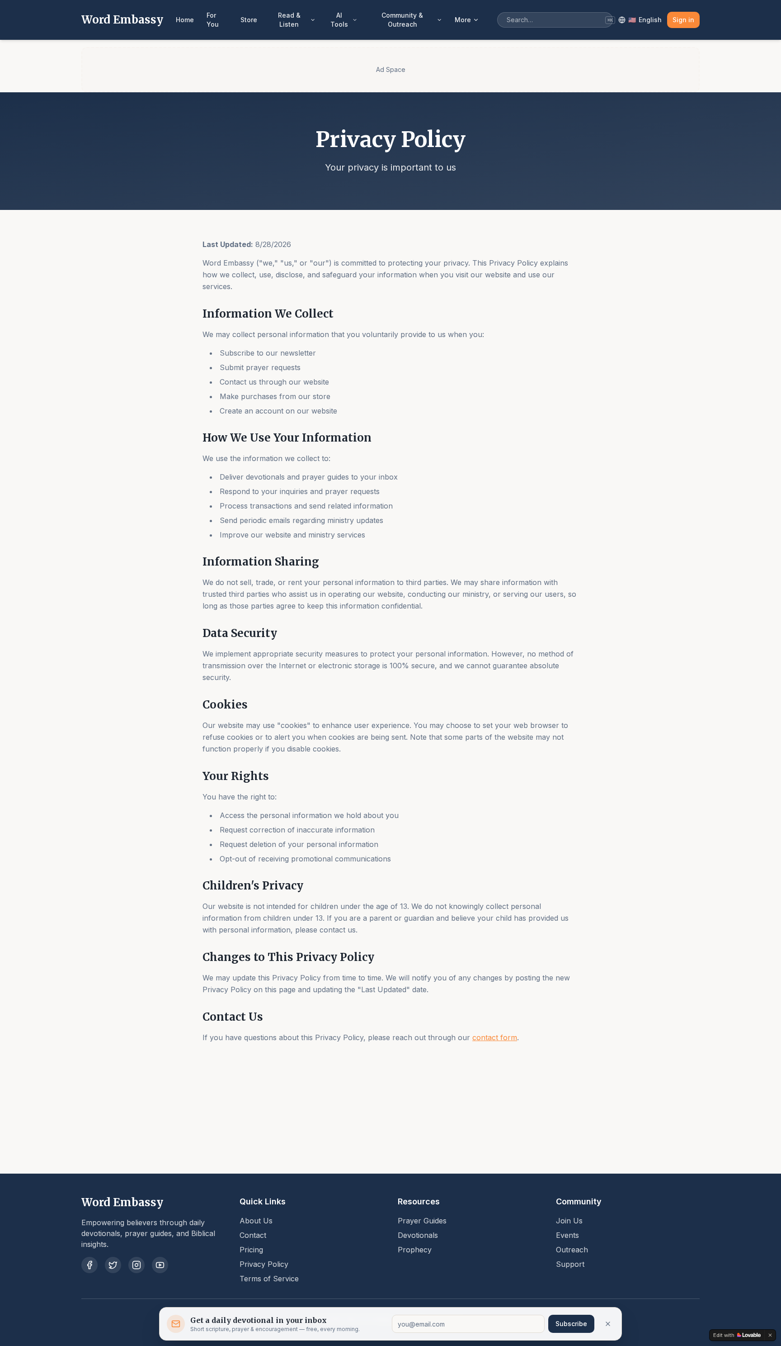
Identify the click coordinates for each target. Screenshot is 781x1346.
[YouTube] (160, 1265)
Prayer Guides (422, 1220)
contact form (494, 1037)
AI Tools (339, 19)
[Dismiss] (608, 1323)
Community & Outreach (402, 19)
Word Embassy (122, 20)
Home (185, 20)
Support (570, 1264)
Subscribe (571, 1323)
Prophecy (415, 1249)
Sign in (683, 20)
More (463, 20)
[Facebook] (89, 1265)
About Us (256, 1220)
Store (248, 20)
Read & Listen (289, 19)
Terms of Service (269, 1278)
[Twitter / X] (113, 1265)
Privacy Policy (264, 1264)
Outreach (572, 1249)
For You (213, 19)
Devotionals (418, 1235)
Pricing (251, 1249)
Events (567, 1235)
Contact (253, 1235)
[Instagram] (136, 1265)
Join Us (569, 1220)
